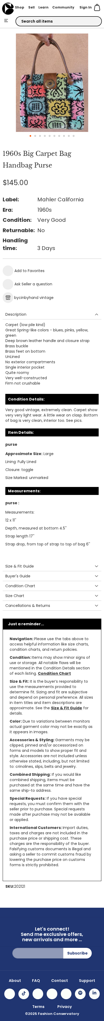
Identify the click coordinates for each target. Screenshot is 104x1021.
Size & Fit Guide (66, 708)
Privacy (64, 1006)
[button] (30, 136)
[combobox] (58, 21)
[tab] (52, 314)
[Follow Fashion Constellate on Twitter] (52, 994)
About (15, 980)
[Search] (93, 21)
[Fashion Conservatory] (8, 9)
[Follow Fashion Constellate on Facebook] (38, 994)
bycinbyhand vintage (34, 297)
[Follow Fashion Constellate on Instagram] (9, 994)
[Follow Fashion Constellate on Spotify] (80, 994)
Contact (59, 980)
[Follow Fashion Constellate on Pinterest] (66, 994)
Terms (38, 1006)
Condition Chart (54, 673)
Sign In (85, 7)
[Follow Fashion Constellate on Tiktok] (23, 994)
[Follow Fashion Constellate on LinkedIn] (94, 994)
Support (87, 980)
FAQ (36, 980)
